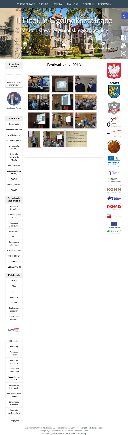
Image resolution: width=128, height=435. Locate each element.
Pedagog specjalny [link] (14, 361)
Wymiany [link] (14, 297)
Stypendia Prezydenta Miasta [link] (14, 157)
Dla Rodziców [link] (14, 135)
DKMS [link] (14, 302)
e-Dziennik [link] (88, 4)
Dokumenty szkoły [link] (14, 147)
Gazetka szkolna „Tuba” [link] (14, 215)
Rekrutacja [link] (104, 4)
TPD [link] (14, 236)
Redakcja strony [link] (14, 184)
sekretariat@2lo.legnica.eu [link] (103, 48)
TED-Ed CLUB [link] (14, 256)
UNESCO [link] (14, 261)
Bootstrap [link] (82, 433)
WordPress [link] (57, 433)
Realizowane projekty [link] (13, 309)
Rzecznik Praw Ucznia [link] (14, 378)
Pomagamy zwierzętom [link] (14, 243)
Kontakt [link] (83, 428)
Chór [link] (14, 286)
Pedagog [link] (14, 346)
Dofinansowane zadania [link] (14, 395)
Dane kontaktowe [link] (14, 129)
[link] (125, 15)
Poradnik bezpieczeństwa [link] (14, 411)
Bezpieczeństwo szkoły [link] (14, 172)
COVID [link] (14, 190)
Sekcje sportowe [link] (14, 250)
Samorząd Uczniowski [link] (14, 224)
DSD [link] (14, 291)
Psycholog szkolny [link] (14, 353)
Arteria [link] (14, 280)
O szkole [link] (43, 4)
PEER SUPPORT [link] (14, 267)
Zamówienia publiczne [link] (14, 403)
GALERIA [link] (58, 4)
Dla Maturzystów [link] (14, 140)
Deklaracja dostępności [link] (14, 386)
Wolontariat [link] (14, 231)
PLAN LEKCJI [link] (73, 4)
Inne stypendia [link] (14, 165)
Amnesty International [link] (14, 207)
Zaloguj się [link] (14, 420)
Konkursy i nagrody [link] (13, 317)
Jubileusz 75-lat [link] (14, 108)
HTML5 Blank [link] (69, 433)
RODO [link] (14, 179)
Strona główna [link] (26, 4)
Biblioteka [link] (13, 341)
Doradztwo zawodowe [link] (14, 370)
